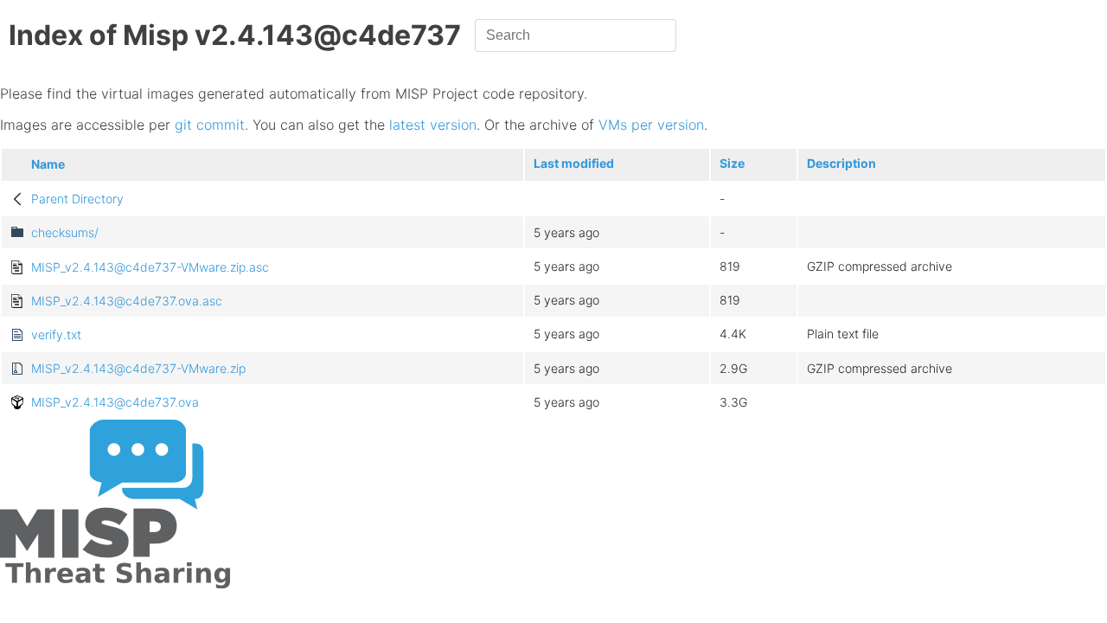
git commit (210, 124)
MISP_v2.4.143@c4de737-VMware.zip (138, 368)
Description (841, 163)
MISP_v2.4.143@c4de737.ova (115, 402)
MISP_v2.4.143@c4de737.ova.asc (126, 300)
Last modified (574, 163)
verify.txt (56, 334)
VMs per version (651, 124)
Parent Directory (77, 198)
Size (732, 163)
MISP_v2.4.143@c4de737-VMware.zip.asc (150, 267)
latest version (433, 124)
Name (48, 164)
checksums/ (65, 232)
